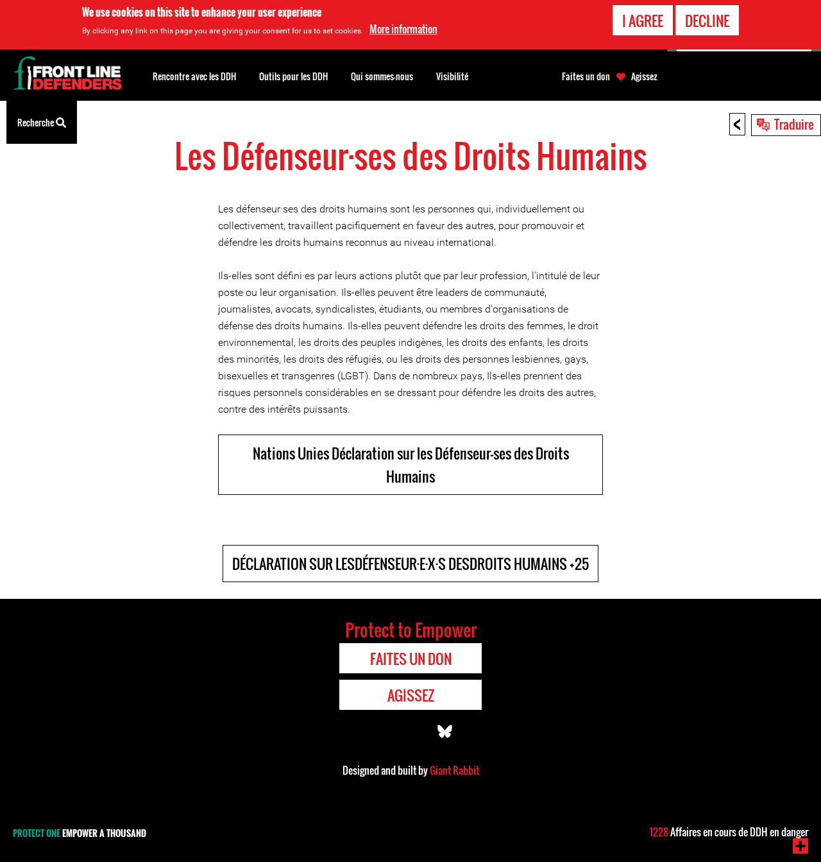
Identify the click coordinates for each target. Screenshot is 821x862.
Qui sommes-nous (382, 76)
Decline (707, 20)
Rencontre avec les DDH (194, 76)
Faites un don (586, 76)
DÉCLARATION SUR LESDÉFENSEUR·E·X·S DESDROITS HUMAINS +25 (410, 563)
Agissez (644, 76)
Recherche (36, 122)
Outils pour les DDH (293, 76)
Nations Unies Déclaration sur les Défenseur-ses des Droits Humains (411, 465)
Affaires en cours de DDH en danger (729, 832)
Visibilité (452, 76)
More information (403, 29)
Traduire (794, 124)
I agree (642, 20)
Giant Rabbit (454, 770)
